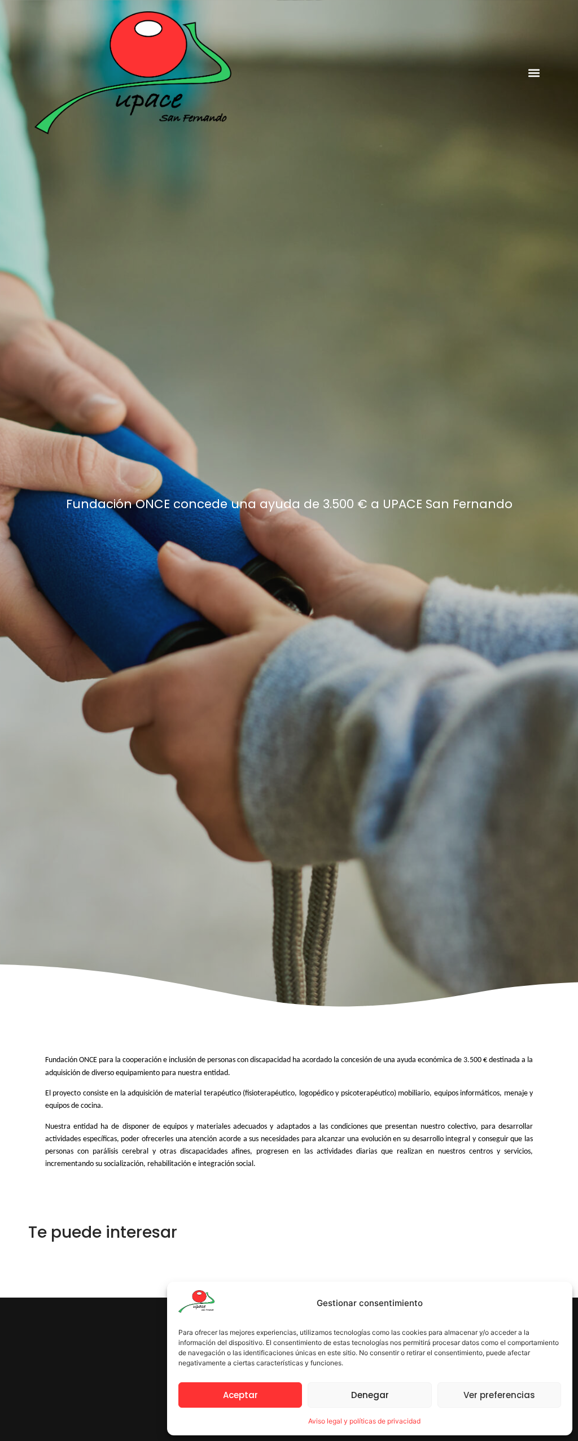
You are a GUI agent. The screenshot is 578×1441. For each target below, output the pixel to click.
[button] (534, 72)
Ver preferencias (499, 1395)
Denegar (370, 1395)
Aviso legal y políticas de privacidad (364, 1421)
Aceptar (240, 1395)
